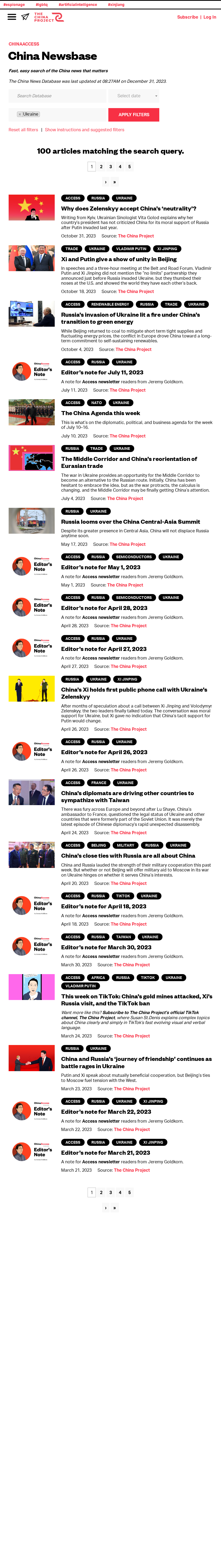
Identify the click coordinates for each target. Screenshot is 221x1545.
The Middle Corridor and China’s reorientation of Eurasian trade (129, 462)
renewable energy (110, 304)
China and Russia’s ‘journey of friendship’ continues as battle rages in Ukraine (136, 1062)
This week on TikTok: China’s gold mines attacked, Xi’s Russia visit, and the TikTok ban (136, 999)
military (125, 845)
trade (71, 249)
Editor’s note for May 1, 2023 (100, 567)
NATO (96, 403)
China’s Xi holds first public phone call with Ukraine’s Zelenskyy (134, 692)
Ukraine (124, 198)
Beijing (98, 845)
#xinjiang (109, 5)
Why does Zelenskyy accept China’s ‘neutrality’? (128, 208)
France (98, 783)
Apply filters (134, 115)
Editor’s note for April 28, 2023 (104, 608)
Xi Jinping (167, 249)
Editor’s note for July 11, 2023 (102, 372)
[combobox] (133, 96)
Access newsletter (101, 382)
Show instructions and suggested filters (84, 130)
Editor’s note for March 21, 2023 (105, 1152)
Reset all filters (23, 130)
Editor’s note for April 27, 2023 (104, 649)
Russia (98, 198)
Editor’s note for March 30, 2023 (106, 947)
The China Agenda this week (100, 413)
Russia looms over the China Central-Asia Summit (130, 521)
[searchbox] (47, 114)
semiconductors (134, 557)
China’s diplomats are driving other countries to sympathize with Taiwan (127, 796)
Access (72, 198)
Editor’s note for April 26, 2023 (104, 752)
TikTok (123, 896)
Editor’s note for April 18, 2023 (103, 906)
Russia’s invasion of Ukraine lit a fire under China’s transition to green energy (130, 318)
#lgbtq (35, 5)
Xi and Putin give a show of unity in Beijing (119, 259)
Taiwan (123, 937)
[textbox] (137, 96)
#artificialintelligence (71, 5)
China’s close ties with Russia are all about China (128, 855)
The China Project (136, 236)
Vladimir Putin (131, 249)
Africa (98, 978)
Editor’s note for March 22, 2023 (106, 1111)
